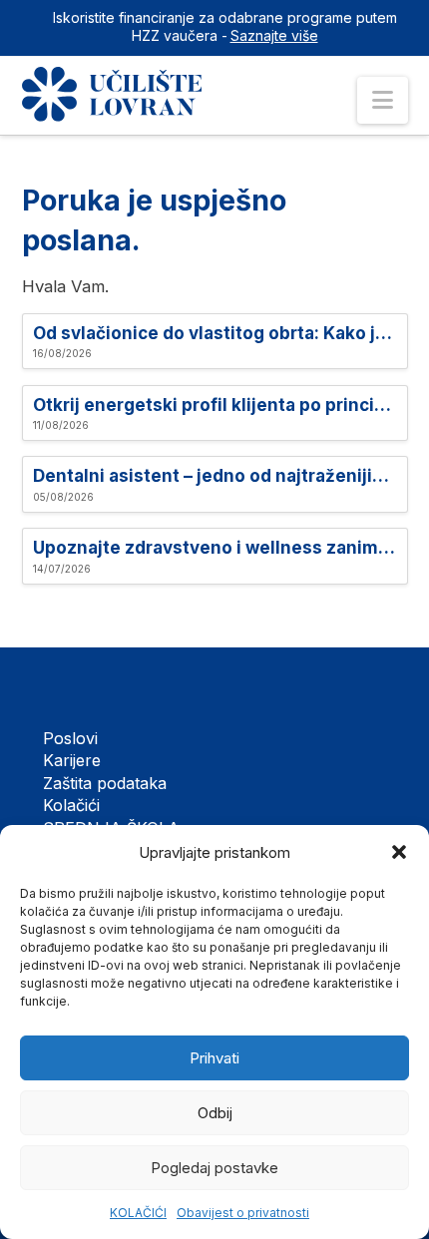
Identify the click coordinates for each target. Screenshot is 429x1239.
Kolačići (71, 805)
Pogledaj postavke (214, 1167)
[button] (399, 852)
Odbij (215, 1112)
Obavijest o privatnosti (243, 1212)
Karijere (72, 760)
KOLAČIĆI (138, 1212)
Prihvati (214, 1057)
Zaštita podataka (105, 783)
